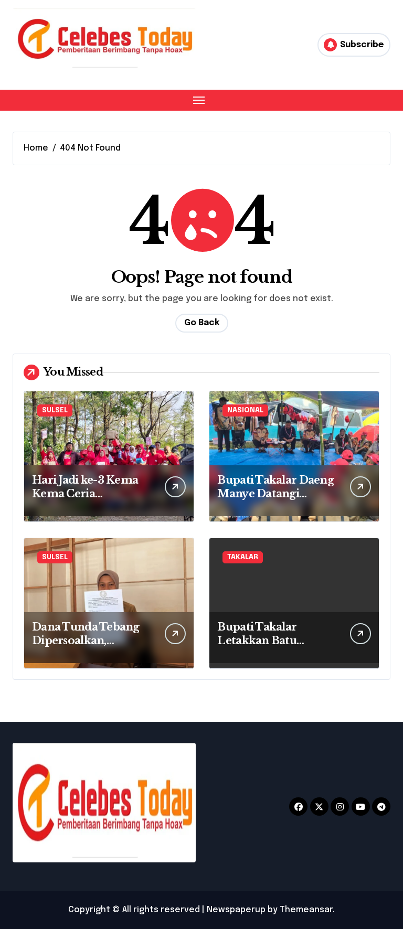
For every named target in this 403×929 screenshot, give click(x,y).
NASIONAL (245, 410)
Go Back (201, 322)
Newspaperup (236, 909)
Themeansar (306, 909)
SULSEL (55, 410)
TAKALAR (242, 557)
